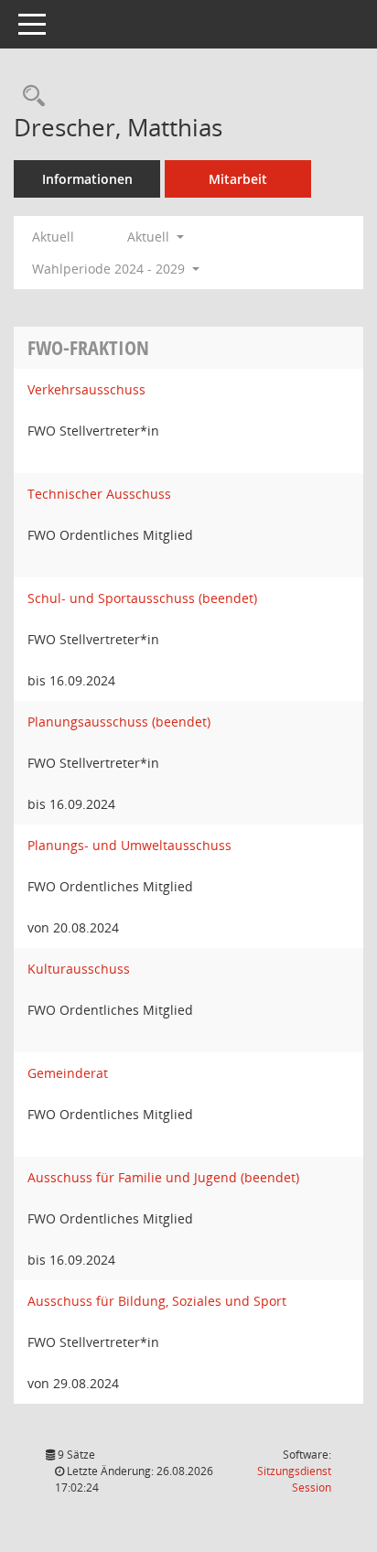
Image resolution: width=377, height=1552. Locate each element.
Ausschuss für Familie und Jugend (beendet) (163, 1177)
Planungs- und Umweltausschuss (129, 845)
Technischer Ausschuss (99, 493)
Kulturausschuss (78, 968)
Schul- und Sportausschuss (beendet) (142, 598)
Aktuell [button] (150, 236)
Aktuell (53, 236)
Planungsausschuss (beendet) (118, 721)
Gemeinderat (67, 1073)
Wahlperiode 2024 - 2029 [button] (110, 268)
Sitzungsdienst (294, 1479)
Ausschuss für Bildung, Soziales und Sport (156, 1301)
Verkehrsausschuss (86, 389)
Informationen (87, 179)
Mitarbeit (238, 179)
